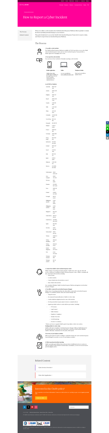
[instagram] (36, 407)
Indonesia (72, 407)
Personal (61, 4)
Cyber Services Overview (45, 367)
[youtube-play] (32, 407)
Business (66, 4)
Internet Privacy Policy (44, 412)
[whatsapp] (107, 125)
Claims (84, 4)
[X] (28, 407)
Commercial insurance (29, 12)
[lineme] (107, 128)
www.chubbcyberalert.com (67, 74)
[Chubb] (24, 4)
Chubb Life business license (34, 412)
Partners (71, 4)
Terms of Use (50, 412)
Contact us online (40, 398)
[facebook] (107, 122)
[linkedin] (24, 407)
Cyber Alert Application (44, 375)
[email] (107, 137)
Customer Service (78, 4)
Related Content (24, 35)
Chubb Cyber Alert (50, 73)
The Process (23, 31)
